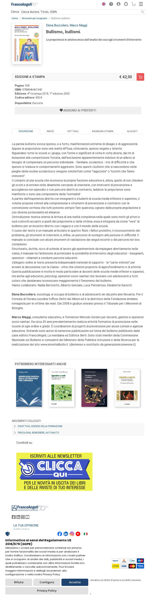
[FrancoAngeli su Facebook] (14, 518)
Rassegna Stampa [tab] (102, 131)
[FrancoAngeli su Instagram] (23, 518)
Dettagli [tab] (73, 131)
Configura (47, 582)
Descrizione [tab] (26, 131)
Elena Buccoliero (57, 25)
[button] (102, 4)
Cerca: (15, 11)
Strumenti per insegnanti (34, 18)
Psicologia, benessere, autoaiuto (38, 432)
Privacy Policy (47, 591)
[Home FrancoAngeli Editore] (24, 4)
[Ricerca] (143, 11)
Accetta (75, 582)
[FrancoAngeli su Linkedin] (18, 518)
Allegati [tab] (132, 131)
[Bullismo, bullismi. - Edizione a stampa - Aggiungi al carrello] (140, 77)
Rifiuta (18, 582)
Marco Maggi (78, 25)
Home (15, 18)
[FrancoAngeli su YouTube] (27, 518)
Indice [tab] (50, 131)
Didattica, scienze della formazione (40, 426)
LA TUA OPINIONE (25, 525)
